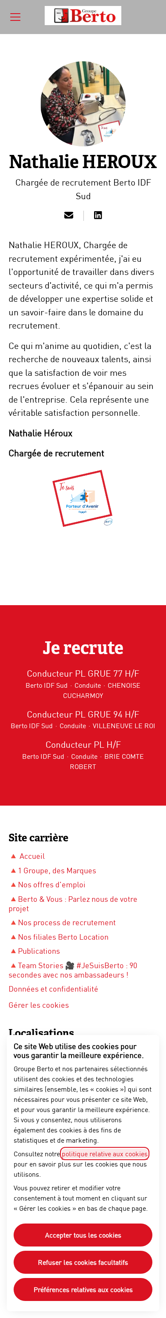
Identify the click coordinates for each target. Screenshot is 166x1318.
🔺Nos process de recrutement (62, 922)
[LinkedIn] (98, 215)
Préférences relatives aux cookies (83, 1289)
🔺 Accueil (27, 856)
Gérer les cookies (39, 1004)
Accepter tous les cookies (83, 1235)
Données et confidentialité (53, 988)
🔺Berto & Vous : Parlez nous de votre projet (73, 903)
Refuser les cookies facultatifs (83, 1262)
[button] (69, 215)
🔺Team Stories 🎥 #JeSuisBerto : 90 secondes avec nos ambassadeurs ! (73, 970)
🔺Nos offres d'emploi (47, 884)
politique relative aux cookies (105, 1153)
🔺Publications (34, 950)
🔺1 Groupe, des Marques (52, 870)
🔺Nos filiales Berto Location (59, 936)
